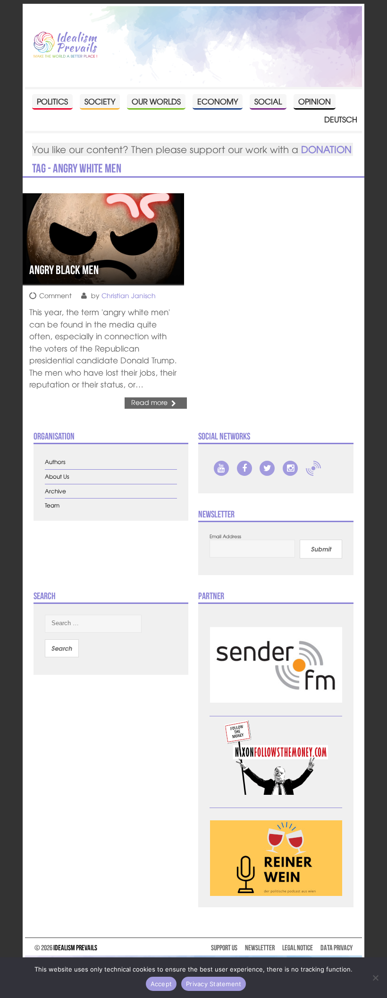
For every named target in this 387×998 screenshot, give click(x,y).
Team (52, 505)
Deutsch (340, 119)
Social (268, 101)
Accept (161, 984)
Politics (52, 101)
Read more (149, 402)
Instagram (290, 468)
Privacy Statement (213, 984)
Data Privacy (336, 948)
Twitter (267, 468)
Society (99, 101)
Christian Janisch (128, 295)
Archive (55, 491)
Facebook (244, 468)
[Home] (65, 45)
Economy (217, 101)
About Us (57, 477)
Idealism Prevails (75, 948)
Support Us (224, 948)
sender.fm (313, 468)
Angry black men (64, 269)
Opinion (314, 101)
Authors (55, 462)
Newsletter (260, 948)
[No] (375, 977)
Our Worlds (156, 101)
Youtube (221, 468)
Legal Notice (297, 948)
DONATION (326, 149)
